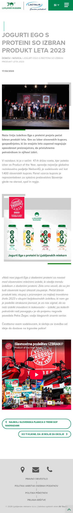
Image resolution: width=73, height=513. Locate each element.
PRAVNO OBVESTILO (37, 478)
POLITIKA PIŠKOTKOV (36, 493)
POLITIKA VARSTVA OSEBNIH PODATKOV (36, 486)
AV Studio (63, 506)
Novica (16, 58)
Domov (6, 58)
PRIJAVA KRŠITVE (36, 500)
